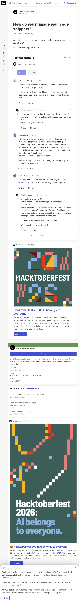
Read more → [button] (20, 334)
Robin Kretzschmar (26, 11)
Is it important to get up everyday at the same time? (30, 395)
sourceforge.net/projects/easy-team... (35, 156)
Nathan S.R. (23, 135)
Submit (21, 72)
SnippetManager (26, 182)
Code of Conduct (37, 236)
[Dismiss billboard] (75, 567)
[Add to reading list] (4, 62)
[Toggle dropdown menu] (71, 80)
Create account (70, 3)
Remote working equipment (20, 412)
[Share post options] (4, 77)
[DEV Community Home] (3, 3)
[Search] (10, 3)
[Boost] (4, 69)
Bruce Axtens (24, 176)
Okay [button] (6, 598)
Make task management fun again (22, 404)
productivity (27, 34)
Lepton (47, 207)
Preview (32, 72)
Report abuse (50, 236)
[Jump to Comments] (4, 54)
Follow (43, 354)
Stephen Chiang (25, 81)
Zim (36, 180)
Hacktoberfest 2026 (22, 323)
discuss (17, 34)
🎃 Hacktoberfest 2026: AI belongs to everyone (38, 546)
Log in (57, 3)
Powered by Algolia (42, 3)
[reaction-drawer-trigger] (4, 46)
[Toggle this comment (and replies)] (15, 84)
